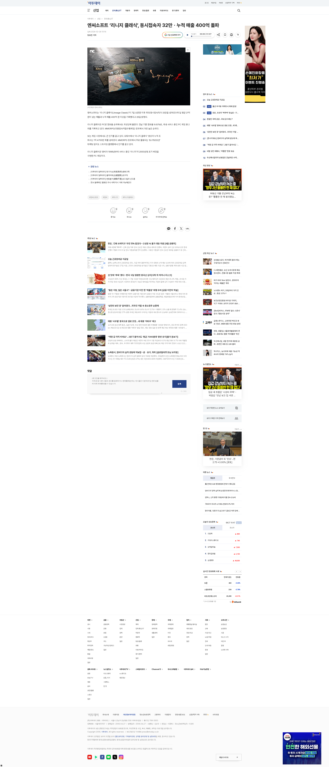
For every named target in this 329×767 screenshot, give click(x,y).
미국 (169, 633)
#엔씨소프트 (93, 197)
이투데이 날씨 (188, 669)
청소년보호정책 (145, 715)
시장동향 (122, 624)
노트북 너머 (225, 650)
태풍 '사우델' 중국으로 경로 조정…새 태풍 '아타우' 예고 (132, 321)
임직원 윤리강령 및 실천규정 (146, 736)
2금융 (105, 637)
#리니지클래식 (128, 197)
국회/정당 (189, 629)
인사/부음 (208, 646)
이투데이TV (124, 669)
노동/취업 (208, 637)
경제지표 (154, 629)
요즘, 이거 (106, 678)
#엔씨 (105, 197)
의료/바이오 (164, 11)
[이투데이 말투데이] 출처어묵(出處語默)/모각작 (109, 175)
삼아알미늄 (211, 547)
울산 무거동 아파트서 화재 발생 (222, 106)
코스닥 (232, 528)
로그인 (207, 3)
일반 (184, 11)
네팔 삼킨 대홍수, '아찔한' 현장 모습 (220, 151)
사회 (206, 620)
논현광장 (224, 629)
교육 (206, 629)
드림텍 (210, 534)
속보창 (221, 3)
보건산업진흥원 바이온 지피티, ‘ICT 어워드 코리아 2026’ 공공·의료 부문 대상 (227, 303)
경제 (153, 620)
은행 (104, 629)
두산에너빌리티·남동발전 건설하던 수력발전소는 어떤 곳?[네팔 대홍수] (234, 157)
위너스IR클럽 (172, 669)
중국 (169, 637)
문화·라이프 (91, 669)
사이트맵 (216, 715)
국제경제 (170, 624)
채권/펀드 (90, 650)
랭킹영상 (122, 678)
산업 (96, 10)
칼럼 (222, 646)
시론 (222, 633)
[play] (187, 35)
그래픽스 (106, 682)
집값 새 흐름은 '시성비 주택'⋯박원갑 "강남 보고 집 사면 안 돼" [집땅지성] (222, 395)
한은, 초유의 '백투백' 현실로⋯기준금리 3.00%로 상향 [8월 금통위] (236, 113)
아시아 (170, 641)
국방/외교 (189, 633)
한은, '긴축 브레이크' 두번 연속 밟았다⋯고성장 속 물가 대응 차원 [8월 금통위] (142, 243)
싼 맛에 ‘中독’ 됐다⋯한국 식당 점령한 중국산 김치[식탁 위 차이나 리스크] (140, 275)
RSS (238, 3)
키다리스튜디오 (213, 540)
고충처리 (157, 715)
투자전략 (232, 478)
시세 (88, 633)
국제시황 (90, 658)
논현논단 (224, 624)
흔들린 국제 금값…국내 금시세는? (220, 119)
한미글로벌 (211, 554)
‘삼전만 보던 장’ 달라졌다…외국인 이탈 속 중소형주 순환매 (133, 305)
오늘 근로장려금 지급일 (118, 259)
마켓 (88, 620)
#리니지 (115, 197)
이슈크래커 (107, 674)
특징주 (212, 478)
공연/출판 (90, 690)
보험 (104, 633)
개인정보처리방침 (129, 715)
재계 (106, 11)
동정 (206, 650)
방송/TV (90, 678)
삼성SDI (210, 560)
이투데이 (90, 19)
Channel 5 (156, 669)
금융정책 (106, 624)
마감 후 (223, 641)
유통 (154, 11)
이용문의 (168, 715)
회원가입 (213, 3)
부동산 (122, 620)
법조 (206, 624)
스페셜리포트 (140, 669)
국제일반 (170, 629)
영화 (88, 682)
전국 (206, 641)
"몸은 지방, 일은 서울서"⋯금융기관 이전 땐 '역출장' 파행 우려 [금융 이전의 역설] (143, 290)
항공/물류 (145, 11)
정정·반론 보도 (180, 715)
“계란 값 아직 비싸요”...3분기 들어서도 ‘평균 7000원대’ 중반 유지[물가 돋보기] (143, 337)
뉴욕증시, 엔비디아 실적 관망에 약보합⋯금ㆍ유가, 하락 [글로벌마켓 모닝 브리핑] (143, 352)
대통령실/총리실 (191, 624)
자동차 (127, 11)
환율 (88, 654)
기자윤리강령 (130, 736)
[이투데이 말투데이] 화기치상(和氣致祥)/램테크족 (110, 172)
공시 (88, 624)
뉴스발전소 (107, 669)
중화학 (136, 11)
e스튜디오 (123, 674)
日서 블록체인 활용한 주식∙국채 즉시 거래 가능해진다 (111, 182)
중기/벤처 (175, 11)
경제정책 (154, 624)
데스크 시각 (225, 637)
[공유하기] (219, 35)
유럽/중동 (171, 646)
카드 (104, 641)
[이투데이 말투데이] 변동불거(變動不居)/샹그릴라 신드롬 (113, 179)
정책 (121, 633)
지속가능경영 (204, 669)
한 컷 (105, 686)
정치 (187, 620)
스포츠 (89, 695)
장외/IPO (90, 637)
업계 (121, 629)
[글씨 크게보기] (238, 35)
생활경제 (154, 633)
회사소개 (106, 715)
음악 (88, 686)
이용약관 (116, 715)
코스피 (212, 528)
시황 (88, 629)
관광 (88, 674)
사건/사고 (208, 633)
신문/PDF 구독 (229, 3)
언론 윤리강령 (119, 736)
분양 (121, 637)
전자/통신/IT (116, 11)
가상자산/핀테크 (108, 646)
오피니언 (224, 620)
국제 (169, 620)
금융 (105, 620)
